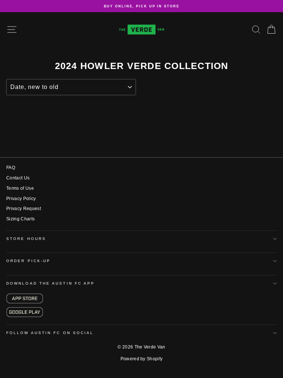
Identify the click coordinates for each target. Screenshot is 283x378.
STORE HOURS (26, 239)
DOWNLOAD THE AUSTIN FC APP (50, 283)
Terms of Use (20, 188)
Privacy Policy (21, 198)
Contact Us (17, 178)
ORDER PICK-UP (28, 261)
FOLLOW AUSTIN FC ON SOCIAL (50, 333)
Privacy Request (23, 208)
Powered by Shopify (141, 358)
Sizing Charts (20, 218)
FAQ (10, 167)
